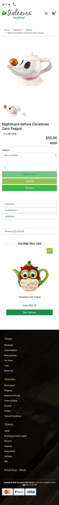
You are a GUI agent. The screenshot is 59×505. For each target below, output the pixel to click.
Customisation (10, 350)
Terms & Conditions (12, 416)
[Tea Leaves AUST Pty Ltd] (17, 13)
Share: (6, 134)
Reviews (8, 231)
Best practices (10, 355)
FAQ (6, 461)
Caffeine (8, 456)
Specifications (11, 210)
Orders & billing (10, 401)
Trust (6, 366)
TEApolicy (10, 379)
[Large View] (14, 109)
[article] (29, 282)
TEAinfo (8, 424)
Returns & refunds (12, 395)
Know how (8, 371)
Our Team (8, 360)
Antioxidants (9, 451)
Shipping (29, 188)
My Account (9, 385)
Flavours (8, 441)
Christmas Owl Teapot (29, 297)
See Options (29, 312)
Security (7, 406)
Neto (53, 482)
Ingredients (9, 216)
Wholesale (8, 345)
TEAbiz (8, 338)
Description (9, 204)
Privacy (7, 411)
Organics (8, 446)
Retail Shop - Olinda (15, 470)
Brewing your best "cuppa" (15, 436)
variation (6, 150)
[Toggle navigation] (46, 14)
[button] (29, 181)
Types (7, 431)
